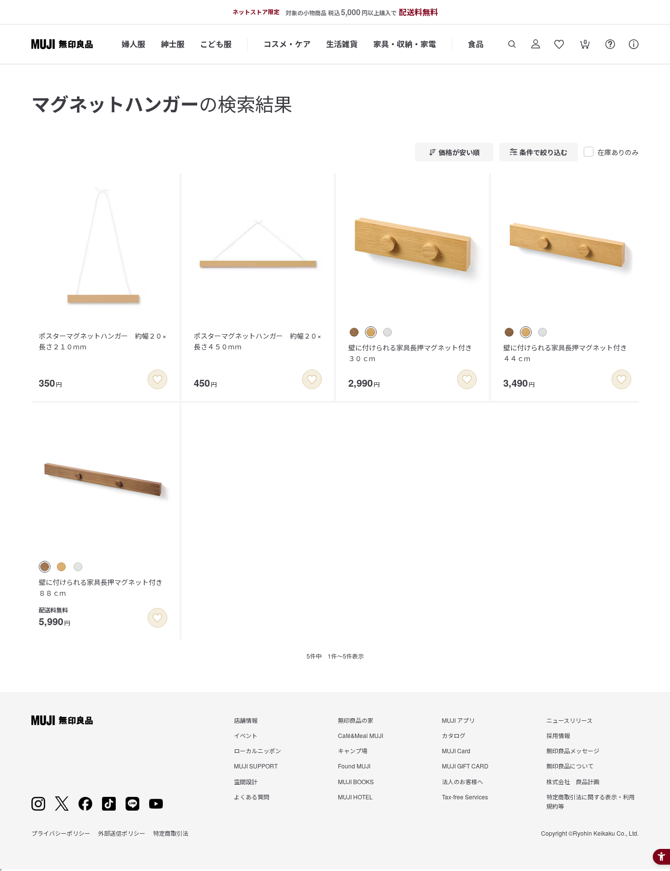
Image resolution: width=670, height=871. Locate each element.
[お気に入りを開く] (559, 44)
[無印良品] (62, 720)
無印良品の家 (355, 720)
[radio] (354, 332)
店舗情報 (246, 720)
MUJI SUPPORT (256, 766)
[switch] (157, 379)
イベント (246, 735)
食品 (476, 44)
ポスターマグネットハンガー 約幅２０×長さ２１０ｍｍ (102, 341)
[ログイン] (535, 44)
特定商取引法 (170, 833)
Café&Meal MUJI (360, 735)
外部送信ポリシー (121, 833)
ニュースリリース (569, 720)
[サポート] (633, 44)
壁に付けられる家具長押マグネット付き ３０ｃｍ (413, 353)
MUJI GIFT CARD (465, 766)
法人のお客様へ (462, 781)
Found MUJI (354, 766)
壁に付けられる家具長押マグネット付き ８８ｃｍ (104, 587)
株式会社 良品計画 (572, 781)
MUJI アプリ (458, 720)
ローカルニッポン (257, 750)
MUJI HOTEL (355, 796)
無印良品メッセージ (572, 750)
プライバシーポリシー (60, 833)
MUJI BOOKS (356, 781)
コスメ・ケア (286, 44)
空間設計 (246, 781)
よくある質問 (251, 796)
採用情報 (558, 735)
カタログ (453, 735)
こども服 (216, 44)
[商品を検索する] (512, 44)
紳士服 (172, 44)
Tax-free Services (465, 796)
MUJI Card (456, 750)
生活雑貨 (342, 44)
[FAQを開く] (610, 44)
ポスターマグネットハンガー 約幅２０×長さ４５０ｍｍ (257, 341)
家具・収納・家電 (404, 44)
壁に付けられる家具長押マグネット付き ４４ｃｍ (568, 353)
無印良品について (569, 766)
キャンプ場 (352, 750)
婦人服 (133, 44)
